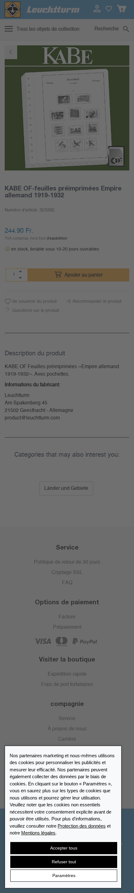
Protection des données (82, 826)
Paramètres (63, 875)
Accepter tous (63, 847)
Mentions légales (38, 832)
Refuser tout (64, 861)
